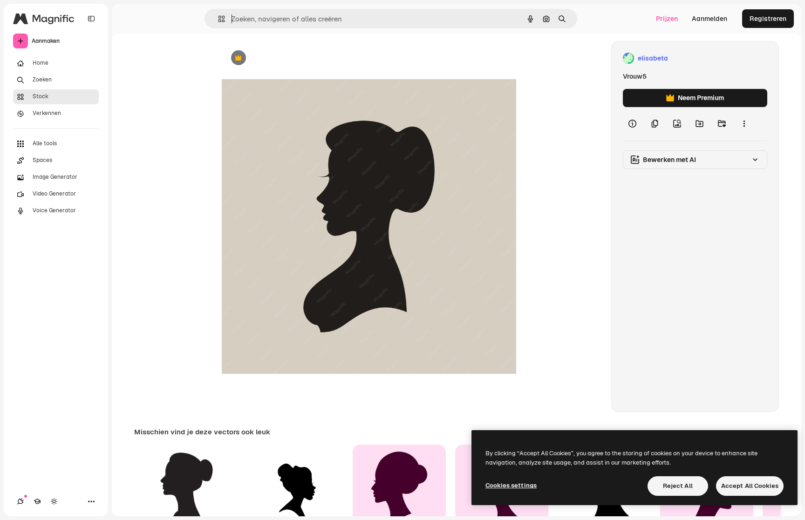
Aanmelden (709, 18)
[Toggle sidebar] (91, 18)
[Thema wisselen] (54, 501)
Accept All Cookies (749, 486)
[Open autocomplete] (218, 18)
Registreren (768, 18)
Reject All (678, 486)
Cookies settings (511, 485)
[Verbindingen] (20, 501)
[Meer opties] (744, 124)
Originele (283, 58)
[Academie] (37, 501)
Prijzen (667, 18)
